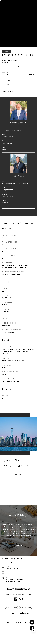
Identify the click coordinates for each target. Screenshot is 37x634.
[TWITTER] (21, 607)
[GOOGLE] (30, 607)
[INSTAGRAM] (11, 607)
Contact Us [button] (18, 545)
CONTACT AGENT (18, 211)
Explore (18, 474)
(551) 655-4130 (7, 136)
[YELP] (25, 607)
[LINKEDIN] (16, 607)
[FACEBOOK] (7, 607)
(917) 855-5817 (7, 190)
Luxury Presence (23, 613)
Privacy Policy (25, 622)
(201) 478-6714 (10, 574)
